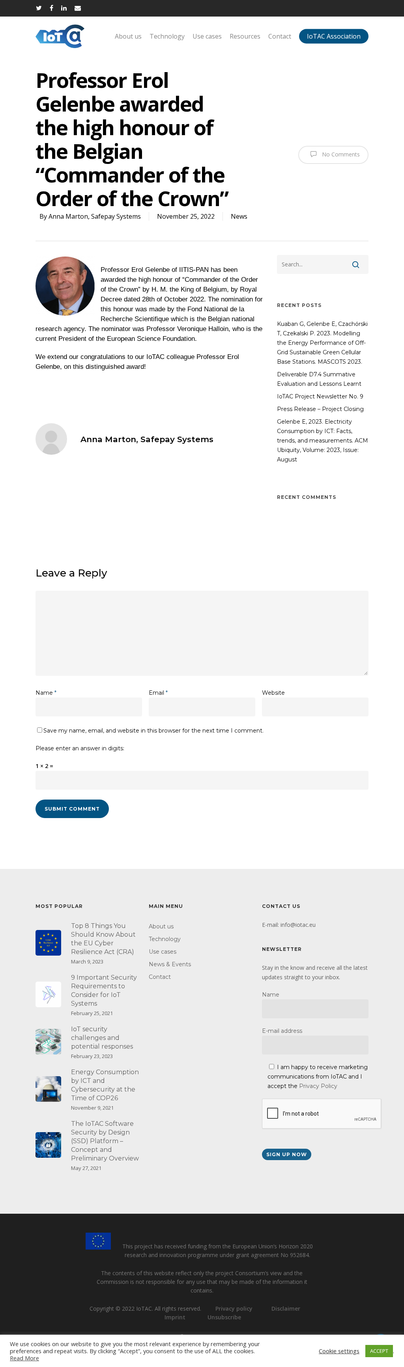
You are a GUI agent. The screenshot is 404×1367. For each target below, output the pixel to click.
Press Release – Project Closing (320, 409)
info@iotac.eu (298, 924)
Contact (279, 36)
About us (128, 36)
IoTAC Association (334, 36)
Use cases (207, 36)
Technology (167, 36)
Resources (245, 36)
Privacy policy (233, 1308)
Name (46, 692)
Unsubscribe (224, 1317)
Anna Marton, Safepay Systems (95, 216)
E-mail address (282, 1030)
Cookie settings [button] (339, 1350)
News (239, 216)
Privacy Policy (318, 1086)
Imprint (175, 1317)
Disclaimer (285, 1308)
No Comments (340, 154)
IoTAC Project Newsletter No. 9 (320, 396)
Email (158, 692)
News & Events (170, 964)
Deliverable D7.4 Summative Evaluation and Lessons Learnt (319, 379)
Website (273, 692)
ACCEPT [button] (379, 1350)
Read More (24, 1357)
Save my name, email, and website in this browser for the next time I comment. (153, 730)
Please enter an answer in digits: (80, 748)
